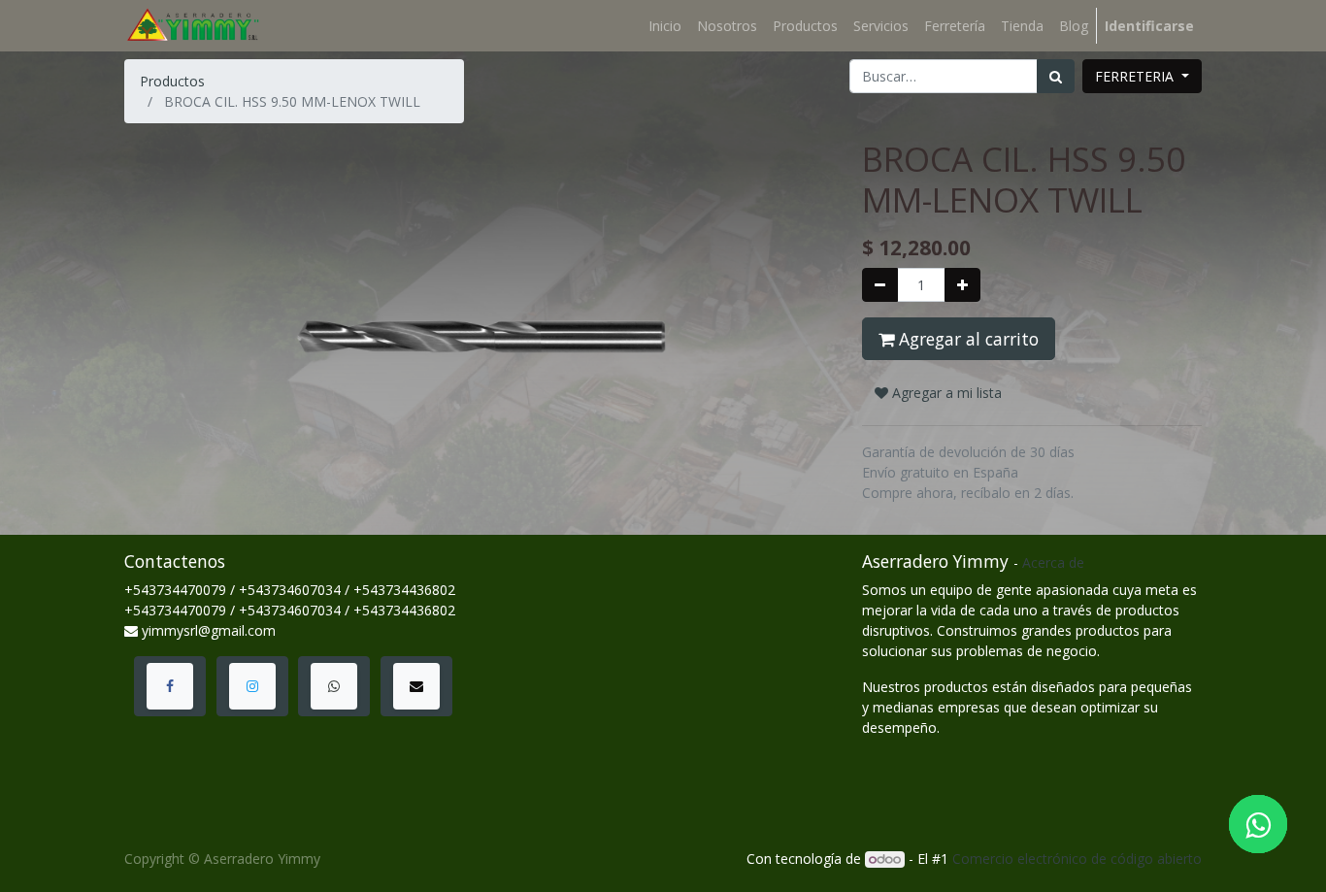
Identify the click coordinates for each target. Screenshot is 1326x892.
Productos (172, 81)
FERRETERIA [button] (1136, 76)
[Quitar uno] (880, 285)
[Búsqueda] (1056, 76)
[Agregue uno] (962, 285)
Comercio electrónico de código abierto (1077, 858)
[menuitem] (665, 26)
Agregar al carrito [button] (966, 338)
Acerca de (1053, 562)
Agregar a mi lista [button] (945, 392)
